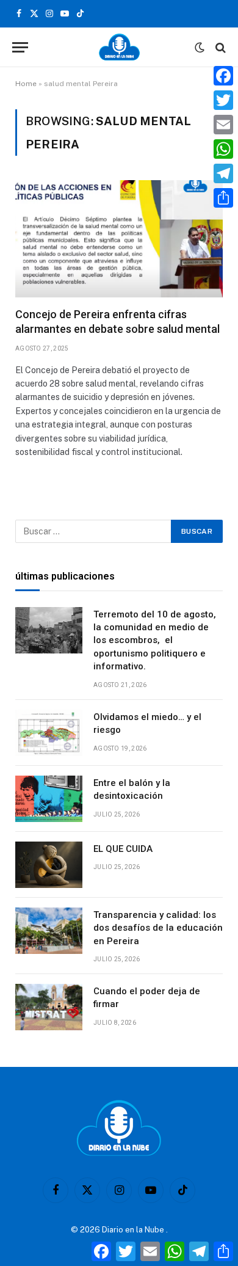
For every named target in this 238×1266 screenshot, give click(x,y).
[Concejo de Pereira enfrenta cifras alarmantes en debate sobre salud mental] (119, 238)
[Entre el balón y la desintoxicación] (48, 799)
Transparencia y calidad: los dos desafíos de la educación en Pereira (158, 928)
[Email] (223, 124)
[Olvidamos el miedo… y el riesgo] (48, 733)
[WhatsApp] (223, 149)
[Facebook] (223, 76)
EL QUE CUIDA (123, 848)
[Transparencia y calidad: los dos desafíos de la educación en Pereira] (48, 931)
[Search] (219, 47)
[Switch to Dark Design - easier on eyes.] (199, 47)
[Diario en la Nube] (119, 47)
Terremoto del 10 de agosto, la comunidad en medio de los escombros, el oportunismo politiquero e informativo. (154, 640)
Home (26, 83)
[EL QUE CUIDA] (48, 865)
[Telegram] (223, 173)
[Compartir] (223, 198)
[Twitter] (223, 100)
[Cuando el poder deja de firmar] (48, 1007)
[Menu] (20, 47)
